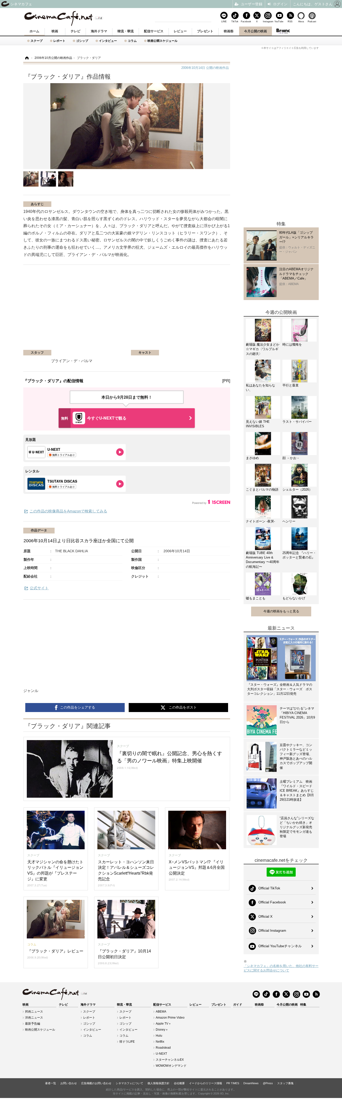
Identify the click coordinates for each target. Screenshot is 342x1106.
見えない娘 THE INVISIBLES (258, 424)
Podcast (312, 21)
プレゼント (205, 31)
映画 (55, 31)
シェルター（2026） (297, 489)
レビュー (180, 31)
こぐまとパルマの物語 (262, 489)
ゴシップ (82, 40)
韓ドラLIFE (127, 1041)
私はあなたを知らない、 (260, 387)
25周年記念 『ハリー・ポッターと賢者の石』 (299, 555)
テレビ (75, 31)
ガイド (237, 1004)
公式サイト (39, 588)
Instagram (268, 21)
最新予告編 (32, 1023)
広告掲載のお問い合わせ (96, 1083)
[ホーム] (26, 58)
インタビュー (108, 40)
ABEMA (161, 1011)
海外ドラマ (99, 31)
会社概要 (179, 1083)
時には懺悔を (292, 344)
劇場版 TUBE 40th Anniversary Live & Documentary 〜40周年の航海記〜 (262, 560)
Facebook (246, 21)
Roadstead (163, 1047)
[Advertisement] (83, 310)
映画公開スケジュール (162, 40)
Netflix (160, 1041)
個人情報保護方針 (158, 1083)
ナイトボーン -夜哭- (260, 521)
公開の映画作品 (205, 68)
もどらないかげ (293, 598)
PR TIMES (232, 1083)
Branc (283, 31)
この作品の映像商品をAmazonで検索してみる (68, 511)
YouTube (278, 21)
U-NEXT (161, 1053)
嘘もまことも (255, 598)
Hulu (159, 1035)
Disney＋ (162, 1029)
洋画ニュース (34, 1017)
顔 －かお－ (291, 458)
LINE (224, 21)
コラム (132, 40)
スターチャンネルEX (170, 1059)
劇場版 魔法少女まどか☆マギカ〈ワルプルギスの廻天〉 (262, 349)
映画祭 (229, 31)
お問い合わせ (68, 1083)
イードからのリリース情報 (205, 1083)
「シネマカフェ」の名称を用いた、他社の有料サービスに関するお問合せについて (281, 968)
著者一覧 (50, 1083)
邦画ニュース (34, 1011)
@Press (268, 1083)
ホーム (34, 31)
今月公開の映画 (255, 31)
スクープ (37, 40)
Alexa (301, 21)
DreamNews (251, 1083)
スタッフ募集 (285, 1083)
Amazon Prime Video (170, 1017)
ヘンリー (288, 521)
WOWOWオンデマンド (171, 1065)
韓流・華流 (125, 31)
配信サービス (153, 31)
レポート (59, 40)
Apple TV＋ (163, 1023)
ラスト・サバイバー (297, 422)
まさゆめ (252, 458)
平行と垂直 (290, 385)
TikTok (234, 21)
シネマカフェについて (129, 1083)
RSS (290, 21)
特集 (303, 1004)
